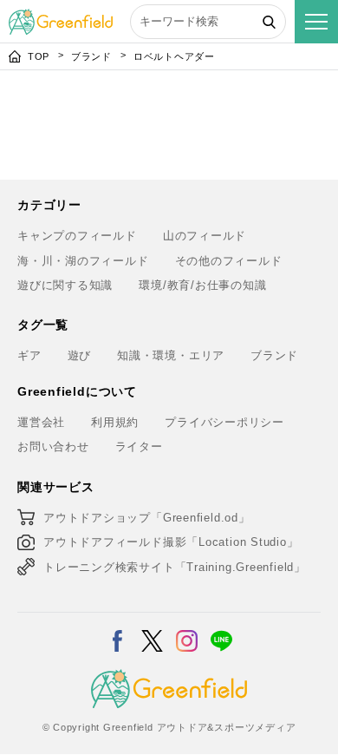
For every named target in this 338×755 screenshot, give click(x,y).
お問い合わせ (53, 446)
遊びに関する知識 (65, 285)
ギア (29, 355)
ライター (139, 446)
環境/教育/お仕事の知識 (202, 285)
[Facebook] (117, 629)
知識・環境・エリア (170, 355)
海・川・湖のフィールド (83, 260)
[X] (152, 629)
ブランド (91, 56)
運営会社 (41, 422)
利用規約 (115, 422)
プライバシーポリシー (224, 422)
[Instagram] (187, 629)
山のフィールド (204, 235)
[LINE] (221, 629)
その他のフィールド (229, 260)
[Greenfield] (61, 18)
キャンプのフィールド (77, 235)
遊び (80, 355)
